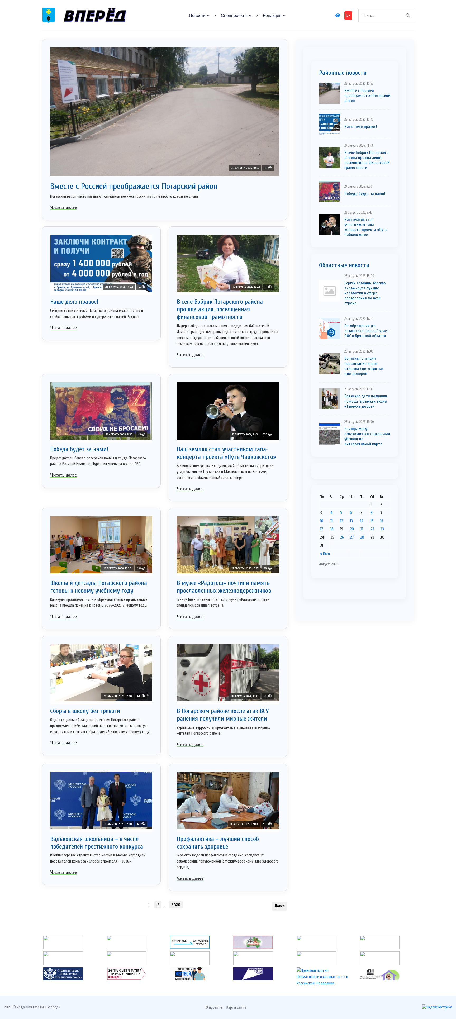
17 (321, 529)
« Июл (325, 553)
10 (321, 520)
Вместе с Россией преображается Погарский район (133, 186)
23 (382, 529)
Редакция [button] (272, 15)
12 (341, 520)
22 (372, 529)
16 (381, 520)
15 (371, 520)
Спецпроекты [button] (234, 15)
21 (361, 529)
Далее (279, 906)
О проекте (214, 1007)
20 (352, 529)
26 (342, 537)
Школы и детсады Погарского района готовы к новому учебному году (98, 586)
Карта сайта (236, 1007)
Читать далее (63, 207)
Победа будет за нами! (79, 449)
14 (361, 520)
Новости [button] (197, 15)
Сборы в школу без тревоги (85, 711)
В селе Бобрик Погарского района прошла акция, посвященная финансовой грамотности (220, 309)
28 (362, 537)
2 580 (175, 904)
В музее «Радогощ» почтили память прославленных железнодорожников (224, 586)
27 (352, 537)
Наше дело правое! (74, 301)
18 (332, 529)
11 (331, 520)
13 (351, 520)
